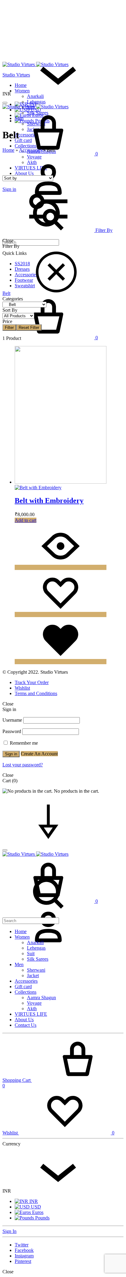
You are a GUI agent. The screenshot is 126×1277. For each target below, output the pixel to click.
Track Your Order (32, 682)
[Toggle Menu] (4, 103)
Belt (6, 293)
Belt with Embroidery (49, 500)
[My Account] (48, 948)
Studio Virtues (16, 74)
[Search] (48, 917)
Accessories (30, 150)
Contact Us (25, 1025)
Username (12, 720)
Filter (9, 327)
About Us (24, 1019)
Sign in (11, 754)
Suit (31, 953)
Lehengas (36, 101)
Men (19, 964)
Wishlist (22, 688)
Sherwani (36, 970)
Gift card (23, 986)
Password (11, 731)
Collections (25, 992)
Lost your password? (22, 764)
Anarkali (35, 96)
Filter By (103, 230)
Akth (32, 1008)
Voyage (34, 1003)
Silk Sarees (37, 959)
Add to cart (25, 520)
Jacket (33, 975)
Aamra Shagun (41, 997)
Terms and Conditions (36, 693)
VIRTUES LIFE (31, 1014)
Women (22, 90)
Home (21, 85)
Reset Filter (29, 327)
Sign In (9, 1231)
